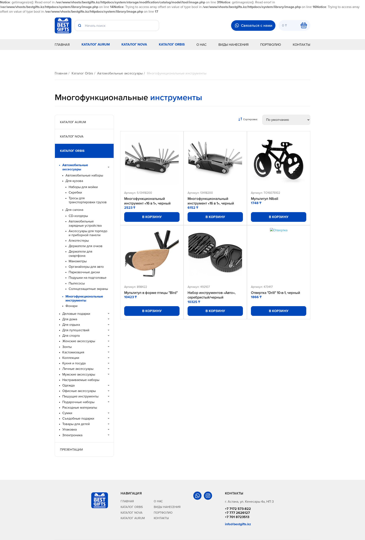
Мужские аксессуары (78, 374)
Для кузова (74, 181)
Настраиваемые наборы (80, 380)
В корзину (152, 216)
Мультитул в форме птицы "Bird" (151, 292)
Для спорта (71, 336)
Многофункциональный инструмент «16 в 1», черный (147, 201)
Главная (62, 44)
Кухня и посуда (74, 363)
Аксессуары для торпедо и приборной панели (88, 233)
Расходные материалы (79, 407)
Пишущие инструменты (80, 396)
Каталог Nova (134, 44)
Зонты (67, 347)
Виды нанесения (233, 44)
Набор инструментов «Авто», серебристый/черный (212, 295)
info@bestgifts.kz (238, 524)
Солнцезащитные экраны (88, 289)
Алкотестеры (79, 240)
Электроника (72, 435)
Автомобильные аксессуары (120, 73)
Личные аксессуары (77, 369)
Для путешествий (75, 330)
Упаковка (69, 429)
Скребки (75, 192)
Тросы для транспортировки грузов (88, 200)
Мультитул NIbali (264, 198)
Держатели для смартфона (80, 253)
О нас (201, 44)
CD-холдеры (78, 216)
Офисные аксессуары (79, 391)
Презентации (71, 449)
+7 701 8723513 (237, 517)
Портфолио (270, 44)
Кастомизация (73, 352)
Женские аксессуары (78, 341)
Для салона (74, 210)
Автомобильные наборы (84, 175)
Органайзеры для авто (86, 267)
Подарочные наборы (78, 402)
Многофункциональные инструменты (176, 73)
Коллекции (70, 358)
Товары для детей (76, 424)
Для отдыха (71, 325)
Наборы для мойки (83, 187)
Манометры (78, 261)
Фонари (71, 306)
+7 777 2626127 (237, 513)
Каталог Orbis (172, 44)
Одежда (68, 385)
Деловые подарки (76, 314)
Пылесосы (77, 283)
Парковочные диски (84, 272)
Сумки (67, 413)
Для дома (69, 319)
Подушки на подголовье (87, 278)
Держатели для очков (85, 246)
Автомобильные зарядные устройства (85, 223)
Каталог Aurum (96, 44)
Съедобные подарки (78, 418)
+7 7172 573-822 (238, 509)
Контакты (301, 44)
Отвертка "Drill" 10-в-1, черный (275, 292)
